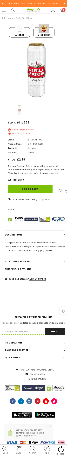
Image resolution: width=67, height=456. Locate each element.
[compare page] (63, 310)
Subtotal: (12, 179)
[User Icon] (53, 10)
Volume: (12, 152)
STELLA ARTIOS (35, 139)
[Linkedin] (21, 401)
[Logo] (34, 10)
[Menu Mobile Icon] (4, 10)
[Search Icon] (16, 10)
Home (10, 18)
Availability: (13, 148)
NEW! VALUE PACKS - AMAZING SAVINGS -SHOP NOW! (33, 3)
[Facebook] (13, 401)
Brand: (11, 139)
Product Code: (15, 144)
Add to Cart (30, 189)
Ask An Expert (37, 279)
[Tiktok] (54, 401)
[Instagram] (29, 401)
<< (3, 18)
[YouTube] (46, 401)
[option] (33, 3)
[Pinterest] (37, 401)
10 (13, 199)
